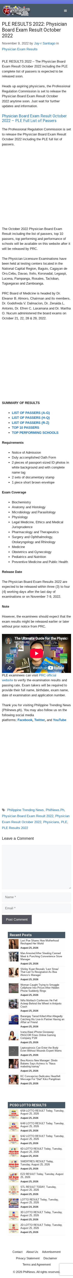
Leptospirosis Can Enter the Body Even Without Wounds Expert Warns (41, 1049)
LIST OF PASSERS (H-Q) (31, 418)
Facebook (25, 720)
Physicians (51, 822)
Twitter (39, 720)
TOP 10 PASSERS (25, 428)
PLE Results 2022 (15, 828)
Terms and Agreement (37, 1264)
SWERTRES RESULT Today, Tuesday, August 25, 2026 (37, 1163)
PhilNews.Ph (55, 810)
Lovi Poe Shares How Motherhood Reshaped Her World (39, 942)
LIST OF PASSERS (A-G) (31, 413)
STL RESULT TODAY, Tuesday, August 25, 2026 (38, 1188)
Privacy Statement (28, 1258)
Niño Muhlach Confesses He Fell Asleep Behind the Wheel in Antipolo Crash (40, 1003)
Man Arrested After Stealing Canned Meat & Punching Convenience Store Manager (41, 956)
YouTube (59, 720)
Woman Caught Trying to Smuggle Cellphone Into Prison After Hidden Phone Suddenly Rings (39, 987)
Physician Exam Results (20, 49)
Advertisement (51, 1251)
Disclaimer (50, 1258)
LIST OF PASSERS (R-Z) (30, 423)
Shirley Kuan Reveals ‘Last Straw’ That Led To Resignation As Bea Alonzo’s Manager (39, 972)
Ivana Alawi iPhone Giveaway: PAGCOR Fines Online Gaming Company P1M (38, 1035)
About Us (32, 1251)
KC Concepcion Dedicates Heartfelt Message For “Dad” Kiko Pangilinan (40, 1078)
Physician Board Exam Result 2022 (27, 816)
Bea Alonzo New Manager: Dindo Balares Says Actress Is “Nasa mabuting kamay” (38, 1063)
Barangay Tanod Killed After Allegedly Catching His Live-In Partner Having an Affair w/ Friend (42, 1019)
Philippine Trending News (25, 810)
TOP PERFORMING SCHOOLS (35, 433)
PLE (64, 822)
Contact (17, 1251)
